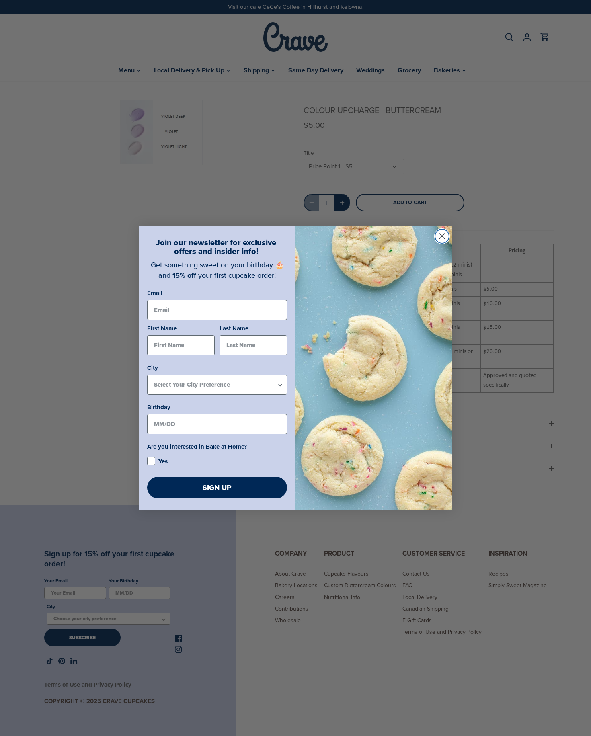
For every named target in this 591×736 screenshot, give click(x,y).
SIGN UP (217, 487)
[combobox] (215, 384)
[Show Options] (280, 384)
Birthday (158, 407)
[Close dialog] (442, 236)
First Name (162, 328)
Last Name (234, 328)
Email (154, 293)
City (152, 367)
